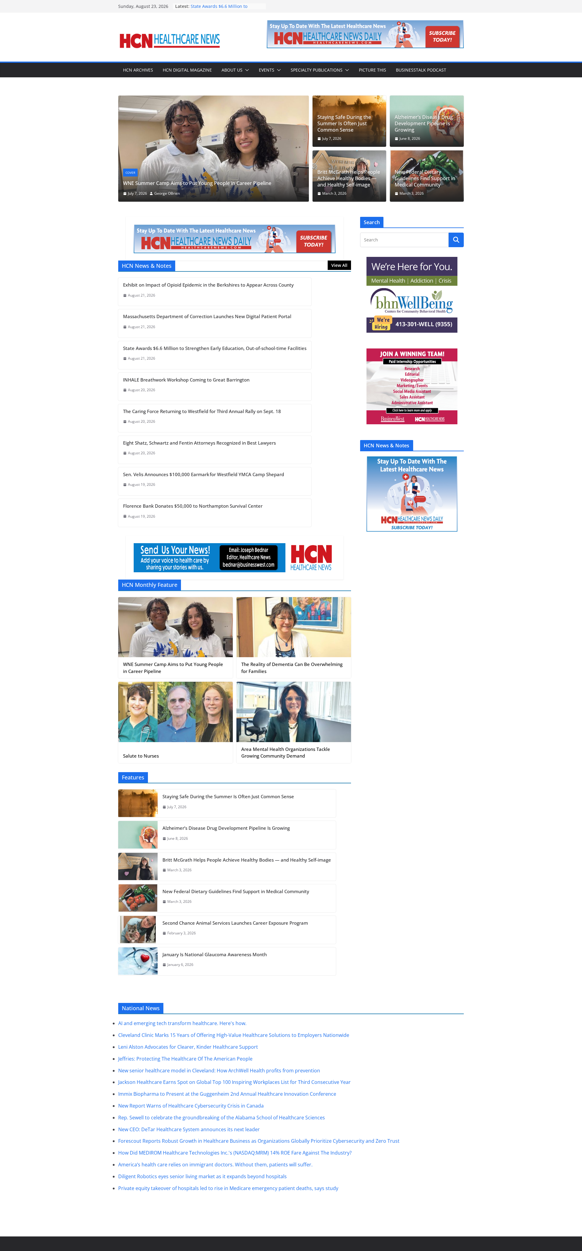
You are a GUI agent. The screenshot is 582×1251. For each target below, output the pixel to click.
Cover (130, 172)
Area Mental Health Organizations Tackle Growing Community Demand (285, 752)
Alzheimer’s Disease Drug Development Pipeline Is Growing (424, 123)
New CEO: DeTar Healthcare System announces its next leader (189, 1129)
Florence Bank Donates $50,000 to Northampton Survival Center (193, 506)
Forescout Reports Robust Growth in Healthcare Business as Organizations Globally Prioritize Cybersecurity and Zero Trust (259, 1141)
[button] (245, 70)
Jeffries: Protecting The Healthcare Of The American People (185, 1058)
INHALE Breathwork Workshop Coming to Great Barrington (186, 380)
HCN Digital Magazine (187, 70)
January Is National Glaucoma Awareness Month (214, 954)
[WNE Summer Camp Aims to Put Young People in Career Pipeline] (213, 99)
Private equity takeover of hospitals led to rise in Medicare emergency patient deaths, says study (228, 1188)
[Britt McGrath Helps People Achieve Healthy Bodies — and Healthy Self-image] (138, 867)
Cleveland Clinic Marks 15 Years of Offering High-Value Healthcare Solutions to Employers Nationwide (233, 1035)
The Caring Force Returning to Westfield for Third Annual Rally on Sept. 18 (202, 411)
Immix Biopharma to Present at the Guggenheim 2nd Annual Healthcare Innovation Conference (227, 1094)
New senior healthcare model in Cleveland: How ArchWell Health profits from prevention (219, 1070)
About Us (232, 70)
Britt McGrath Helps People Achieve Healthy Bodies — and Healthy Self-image (348, 178)
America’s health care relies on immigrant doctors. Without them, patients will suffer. (215, 1164)
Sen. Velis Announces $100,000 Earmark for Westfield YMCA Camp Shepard (203, 474)
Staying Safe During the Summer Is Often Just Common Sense (344, 123)
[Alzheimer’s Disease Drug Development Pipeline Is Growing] (138, 835)
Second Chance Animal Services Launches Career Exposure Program (235, 923)
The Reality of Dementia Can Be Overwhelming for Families (292, 667)
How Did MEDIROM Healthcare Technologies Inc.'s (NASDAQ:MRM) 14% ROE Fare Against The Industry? (235, 1152)
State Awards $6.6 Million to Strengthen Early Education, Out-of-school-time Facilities (214, 348)
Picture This (372, 70)
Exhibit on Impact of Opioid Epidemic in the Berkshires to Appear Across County (208, 285)
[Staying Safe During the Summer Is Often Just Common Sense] (138, 803)
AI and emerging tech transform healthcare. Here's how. (182, 1023)
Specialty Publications (317, 70)
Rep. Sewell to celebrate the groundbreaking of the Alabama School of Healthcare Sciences (221, 1117)
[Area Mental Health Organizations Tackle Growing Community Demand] (293, 712)
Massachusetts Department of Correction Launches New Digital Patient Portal (207, 316)
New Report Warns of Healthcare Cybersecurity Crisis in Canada (191, 1105)
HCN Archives (138, 70)
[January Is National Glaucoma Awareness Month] (138, 961)
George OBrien (167, 193)
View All (339, 265)
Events (266, 70)
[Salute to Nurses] (175, 712)
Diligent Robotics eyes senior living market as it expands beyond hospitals (202, 1176)
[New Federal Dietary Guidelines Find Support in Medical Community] (138, 898)
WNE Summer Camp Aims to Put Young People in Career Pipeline (197, 183)
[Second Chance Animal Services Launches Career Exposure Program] (138, 930)
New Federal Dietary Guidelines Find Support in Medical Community (425, 178)
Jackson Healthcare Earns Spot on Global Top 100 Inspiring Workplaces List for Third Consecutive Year (234, 1082)
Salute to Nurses (141, 756)
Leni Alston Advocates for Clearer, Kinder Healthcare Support (188, 1047)
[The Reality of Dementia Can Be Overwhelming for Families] (293, 627)
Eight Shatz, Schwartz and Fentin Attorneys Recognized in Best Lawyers (199, 443)
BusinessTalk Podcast (421, 70)
